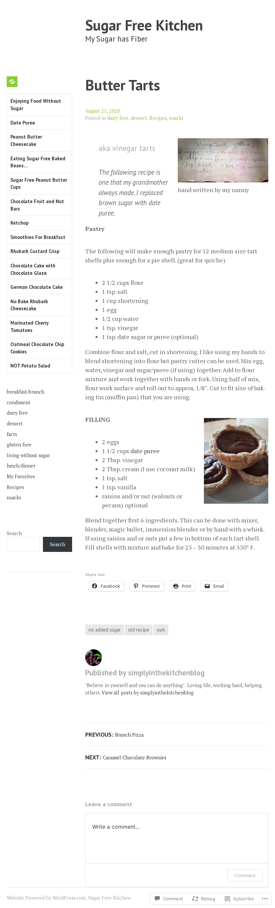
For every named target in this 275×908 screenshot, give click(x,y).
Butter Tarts (122, 84)
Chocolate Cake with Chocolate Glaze (32, 269)
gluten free (19, 444)
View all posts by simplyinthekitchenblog (148, 692)
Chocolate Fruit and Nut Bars (37, 205)
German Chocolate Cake (36, 287)
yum (161, 630)
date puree (145, 451)
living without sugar (28, 455)
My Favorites (21, 476)
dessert (139, 118)
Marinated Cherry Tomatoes (29, 326)
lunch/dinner (21, 466)
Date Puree (22, 122)
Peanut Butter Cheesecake (26, 140)
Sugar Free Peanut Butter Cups (38, 183)
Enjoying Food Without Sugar (35, 104)
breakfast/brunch (25, 392)
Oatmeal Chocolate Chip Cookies (37, 348)
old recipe (138, 630)
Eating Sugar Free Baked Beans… (37, 162)
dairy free (117, 118)
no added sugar (105, 630)
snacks (176, 118)
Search (14, 533)
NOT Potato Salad (30, 365)
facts (12, 434)
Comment (245, 875)
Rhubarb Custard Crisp (34, 251)
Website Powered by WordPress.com (46, 898)
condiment (19, 402)
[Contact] (12, 81)
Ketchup (19, 223)
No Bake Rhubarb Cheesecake (29, 305)
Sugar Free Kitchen (144, 24)
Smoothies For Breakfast (37, 237)
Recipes (158, 118)
